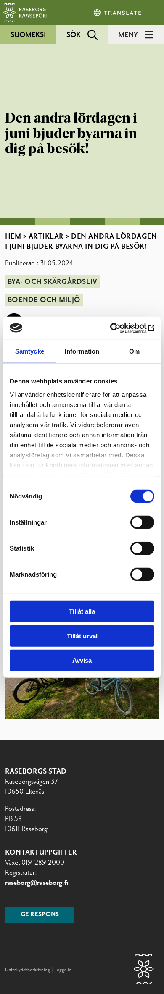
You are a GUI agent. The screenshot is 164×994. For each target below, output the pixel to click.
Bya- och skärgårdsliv (52, 282)
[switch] (142, 522)
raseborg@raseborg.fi (37, 883)
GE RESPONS (40, 914)
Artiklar (46, 236)
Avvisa (82, 660)
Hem (13, 236)
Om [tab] (134, 351)
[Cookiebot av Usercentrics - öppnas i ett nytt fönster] (118, 328)
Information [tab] (82, 351)
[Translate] (118, 12)
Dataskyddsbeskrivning (28, 970)
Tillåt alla (82, 611)
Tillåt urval (82, 635)
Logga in (62, 970)
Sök (73, 35)
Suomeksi (28, 35)
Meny (128, 35)
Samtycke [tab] (29, 351)
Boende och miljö (44, 300)
